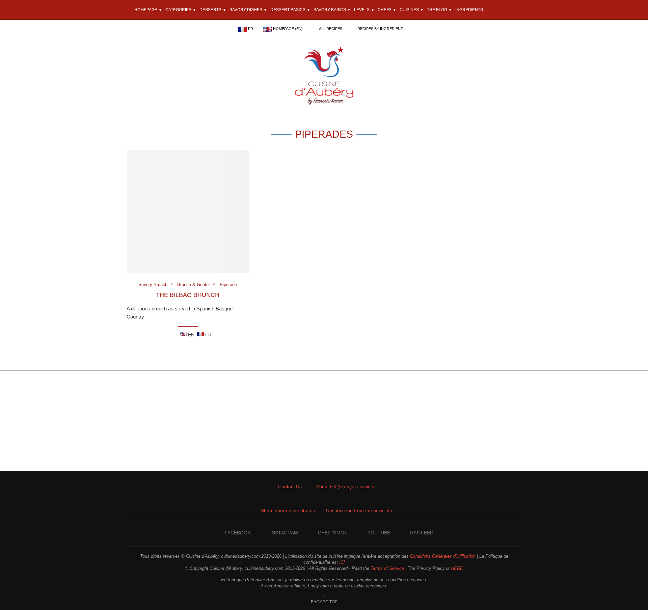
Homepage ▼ (147, 9)
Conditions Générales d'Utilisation (443, 556)
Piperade (228, 284)
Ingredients (469, 9)
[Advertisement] (324, 424)
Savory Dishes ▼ (248, 9)
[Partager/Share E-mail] (174, 334)
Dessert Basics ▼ (290, 9)
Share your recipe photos (288, 510)
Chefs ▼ (387, 9)
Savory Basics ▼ (332, 9)
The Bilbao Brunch (187, 295)
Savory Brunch (152, 284)
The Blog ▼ (439, 9)
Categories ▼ (180, 9)
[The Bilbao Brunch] (188, 211)
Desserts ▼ (212, 9)
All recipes (330, 29)
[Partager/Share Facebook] (165, 334)
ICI (342, 562)
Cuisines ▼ (412, 9)
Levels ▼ (364, 9)
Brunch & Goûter (193, 284)
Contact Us (290, 486)
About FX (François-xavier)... (347, 486)
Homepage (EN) (288, 29)
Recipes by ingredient (380, 29)
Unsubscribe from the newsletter (360, 510)
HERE (457, 568)
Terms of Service (387, 568)
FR (250, 29)
